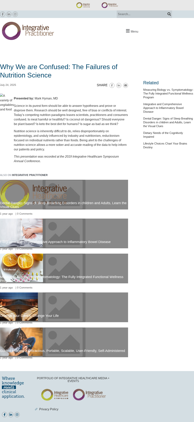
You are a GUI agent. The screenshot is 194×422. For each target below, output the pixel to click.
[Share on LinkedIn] (118, 85)
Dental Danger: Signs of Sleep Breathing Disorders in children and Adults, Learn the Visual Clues (63, 205)
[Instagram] (15, 14)
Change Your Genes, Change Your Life (29, 316)
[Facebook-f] (2, 14)
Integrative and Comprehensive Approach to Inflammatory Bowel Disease (55, 242)
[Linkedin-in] (9, 14)
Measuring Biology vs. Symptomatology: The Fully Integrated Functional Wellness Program (61, 279)
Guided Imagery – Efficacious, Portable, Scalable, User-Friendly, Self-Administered (62, 351)
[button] (131, 30)
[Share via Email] (125, 85)
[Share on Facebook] (112, 85)
